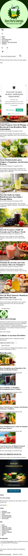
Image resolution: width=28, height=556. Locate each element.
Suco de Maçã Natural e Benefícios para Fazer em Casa (14, 296)
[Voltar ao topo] (2, 545)
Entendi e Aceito (17, 554)
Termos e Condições (7, 532)
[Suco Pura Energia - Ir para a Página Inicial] (14, 14)
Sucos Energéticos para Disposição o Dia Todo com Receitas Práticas (13, 369)
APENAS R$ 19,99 (14, 491)
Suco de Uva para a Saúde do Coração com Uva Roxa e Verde (12, 231)
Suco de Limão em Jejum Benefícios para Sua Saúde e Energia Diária (11, 197)
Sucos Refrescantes (6, 39)
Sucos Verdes (5, 41)
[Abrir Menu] (2, 30)
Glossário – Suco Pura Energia (9, 42)
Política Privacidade (7, 529)
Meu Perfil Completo (5, 331)
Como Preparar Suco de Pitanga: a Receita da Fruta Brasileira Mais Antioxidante (14, 127)
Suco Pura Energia (8, 541)
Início (3, 36)
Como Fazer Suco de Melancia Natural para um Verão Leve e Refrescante (12, 447)
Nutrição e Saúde (6, 512)
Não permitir (10, 110)
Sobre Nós (4, 526)
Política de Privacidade (5, 554)
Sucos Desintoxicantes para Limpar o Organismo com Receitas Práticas (14, 162)
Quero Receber (5, 345)
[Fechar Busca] (2, 52)
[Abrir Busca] (2, 48)
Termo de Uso (5, 530)
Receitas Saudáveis (6, 517)
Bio (3, 535)
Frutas (3, 38)
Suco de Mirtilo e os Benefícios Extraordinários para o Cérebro (10, 388)
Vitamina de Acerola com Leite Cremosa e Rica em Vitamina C (12, 264)
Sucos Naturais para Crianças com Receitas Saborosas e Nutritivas (14, 408)
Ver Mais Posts (5, 308)
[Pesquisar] (20, 56)
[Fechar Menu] (2, 34)
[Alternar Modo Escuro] (7, 48)
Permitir (19, 110)
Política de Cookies (6, 527)
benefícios (4, 511)
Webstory (4, 43)
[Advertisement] (14, 79)
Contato (4, 533)
